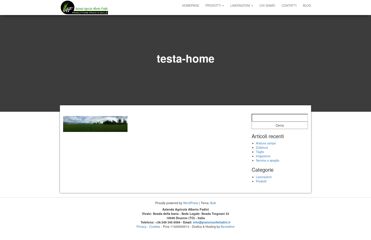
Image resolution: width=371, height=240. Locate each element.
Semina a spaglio (267, 160)
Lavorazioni (240, 5)
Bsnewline (227, 226)
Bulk (213, 203)
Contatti (289, 5)
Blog (307, 5)
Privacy (141, 226)
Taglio (260, 152)
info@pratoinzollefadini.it (211, 222)
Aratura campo (266, 143)
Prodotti (213, 5)
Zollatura (262, 147)
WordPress (190, 203)
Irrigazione (263, 156)
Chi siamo (267, 5)
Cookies (154, 226)
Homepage (190, 5)
